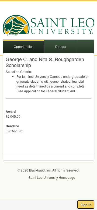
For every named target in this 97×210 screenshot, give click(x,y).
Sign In (85, 204)
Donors (60, 46)
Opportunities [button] (23, 46)
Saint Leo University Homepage (52, 177)
